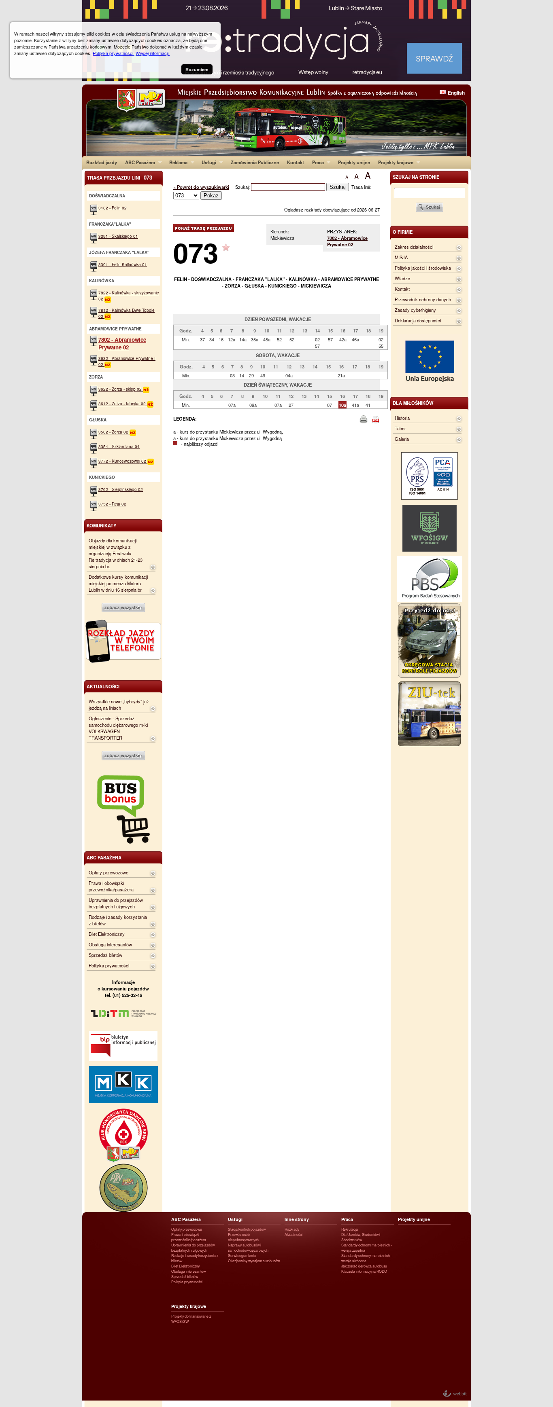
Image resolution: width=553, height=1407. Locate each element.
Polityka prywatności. (113, 53)
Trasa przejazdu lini (119, 177)
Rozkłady (292, 1229)
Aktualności (293, 1234)
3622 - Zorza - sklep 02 (120, 389)
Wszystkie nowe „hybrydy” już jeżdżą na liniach (119, 704)
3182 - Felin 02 (112, 208)
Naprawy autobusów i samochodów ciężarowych (248, 1247)
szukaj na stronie (416, 176)
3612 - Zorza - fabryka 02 (122, 403)
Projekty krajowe (393, 162)
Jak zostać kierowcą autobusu (364, 1266)
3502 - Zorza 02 (114, 432)
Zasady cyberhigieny (415, 310)
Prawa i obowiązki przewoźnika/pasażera (111, 886)
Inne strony (297, 1219)
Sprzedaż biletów (105, 955)
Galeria (402, 439)
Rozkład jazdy (101, 162)
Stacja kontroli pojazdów (247, 1229)
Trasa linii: (361, 187)
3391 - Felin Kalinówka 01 (122, 264)
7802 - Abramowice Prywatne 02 (347, 241)
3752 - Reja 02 (112, 504)
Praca (316, 162)
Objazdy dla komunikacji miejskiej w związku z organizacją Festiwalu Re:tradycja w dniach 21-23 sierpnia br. (116, 553)
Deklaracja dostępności (418, 320)
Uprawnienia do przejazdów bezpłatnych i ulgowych (116, 903)
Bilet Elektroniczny (107, 934)
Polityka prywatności (109, 965)
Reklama (176, 162)
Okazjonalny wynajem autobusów (254, 1260)
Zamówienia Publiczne (255, 162)
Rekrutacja (349, 1229)
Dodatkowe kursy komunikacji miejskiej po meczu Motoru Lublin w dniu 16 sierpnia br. (118, 583)
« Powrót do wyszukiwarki (201, 187)
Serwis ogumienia (242, 1255)
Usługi (207, 162)
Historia (402, 418)
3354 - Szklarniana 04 (119, 446)
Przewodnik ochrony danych (423, 299)
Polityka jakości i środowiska (423, 267)
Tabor (400, 428)
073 (195, 252)
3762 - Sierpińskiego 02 (120, 489)
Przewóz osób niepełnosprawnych (243, 1237)
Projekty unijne (354, 162)
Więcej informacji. (153, 53)
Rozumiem (196, 69)
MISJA (401, 257)
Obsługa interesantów (110, 944)
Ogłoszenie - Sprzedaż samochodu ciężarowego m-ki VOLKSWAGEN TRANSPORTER (118, 728)
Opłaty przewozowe (108, 872)
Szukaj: (243, 187)
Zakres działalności (414, 246)
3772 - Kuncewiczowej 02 (122, 461)
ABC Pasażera (138, 162)
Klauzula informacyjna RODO (364, 1271)
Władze (402, 278)
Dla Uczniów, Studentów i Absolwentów (360, 1237)
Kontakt (295, 162)
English (456, 92)
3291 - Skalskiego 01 (118, 236)
